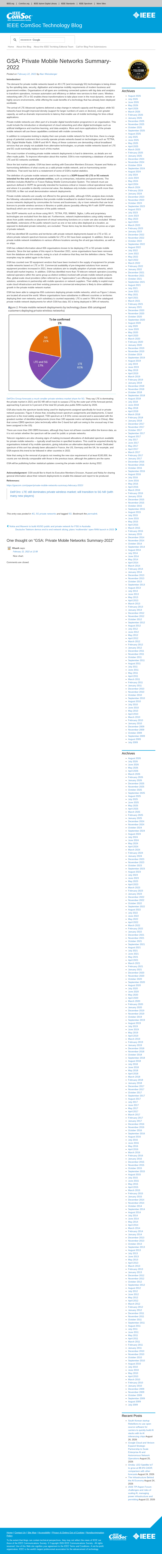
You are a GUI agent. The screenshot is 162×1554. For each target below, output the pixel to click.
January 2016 (135, 496)
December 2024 (136, 159)
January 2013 (135, 610)
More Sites (101, 4)
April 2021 (133, 297)
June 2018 (133, 405)
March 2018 (134, 414)
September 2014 (136, 547)
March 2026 (134, 111)
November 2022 (136, 238)
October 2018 (135, 392)
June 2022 (133, 253)
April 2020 (133, 335)
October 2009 (135, 733)
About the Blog (23, 46)
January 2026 (135, 118)
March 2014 (134, 565)
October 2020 (135, 316)
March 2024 (134, 187)
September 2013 (136, 584)
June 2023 (133, 215)
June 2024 (133, 178)
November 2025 (136, 124)
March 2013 (134, 603)
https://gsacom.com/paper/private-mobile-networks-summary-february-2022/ (45, 485)
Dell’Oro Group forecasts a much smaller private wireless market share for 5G (45, 398)
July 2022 (133, 250)
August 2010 (134, 701)
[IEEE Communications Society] (118, 1537)
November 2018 (136, 389)
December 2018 (136, 386)
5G (70, 513)
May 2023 (133, 219)
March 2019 (134, 376)
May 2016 (133, 483)
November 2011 (136, 654)
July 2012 (133, 629)
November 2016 (136, 465)
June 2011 (133, 670)
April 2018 (133, 411)
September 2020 (136, 319)
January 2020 (135, 345)
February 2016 (135, 493)
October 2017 (135, 430)
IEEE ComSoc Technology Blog (44, 25)
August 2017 (134, 436)
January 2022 (135, 269)
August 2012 (134, 625)
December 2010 (136, 688)
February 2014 (135, 569)
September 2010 (136, 698)
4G (33, 513)
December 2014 (136, 537)
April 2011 (133, 676)
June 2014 (133, 556)
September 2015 (136, 509)
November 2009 (136, 729)
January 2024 (135, 193)
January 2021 (135, 307)
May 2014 (133, 559)
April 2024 (133, 184)
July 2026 (133, 99)
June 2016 (133, 480)
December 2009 (136, 726)
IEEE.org (10, 4)
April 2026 (133, 108)
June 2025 (133, 140)
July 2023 (133, 212)
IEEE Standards (68, 4)
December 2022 (136, 234)
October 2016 (135, 468)
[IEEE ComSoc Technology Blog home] (20, 16)
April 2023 (133, 222)
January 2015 (135, 534)
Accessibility (44, 1532)
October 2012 (135, 619)
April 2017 (133, 449)
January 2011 (135, 685)
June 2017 (133, 442)
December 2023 (136, 197)
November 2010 (136, 692)
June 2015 (133, 518)
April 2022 (133, 260)
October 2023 (135, 203)
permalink (92, 513)
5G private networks (46, 513)
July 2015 (133, 515)
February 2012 (135, 644)
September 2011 (136, 660)
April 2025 (133, 146)
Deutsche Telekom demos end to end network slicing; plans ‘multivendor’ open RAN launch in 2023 (65, 529)
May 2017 (133, 446)
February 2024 (135, 190)
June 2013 (133, 594)
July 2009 (133, 742)
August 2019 (134, 360)
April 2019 (133, 373)
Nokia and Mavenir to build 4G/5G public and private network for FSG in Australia (49, 526)
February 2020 (135, 342)
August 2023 (134, 209)
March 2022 (134, 263)
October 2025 (135, 127)
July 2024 (133, 174)
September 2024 (136, 168)
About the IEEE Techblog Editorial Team (53, 46)
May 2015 (133, 521)
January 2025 (135, 156)
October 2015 (135, 506)
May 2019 (133, 370)
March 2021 (134, 301)
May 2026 (133, 105)
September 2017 (136, 433)
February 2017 (135, 455)
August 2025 (134, 133)
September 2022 (136, 244)
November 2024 (136, 162)
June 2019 (133, 367)
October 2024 (135, 165)
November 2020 (136, 313)
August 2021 (134, 285)
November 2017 (136, 427)
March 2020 (134, 338)
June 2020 (133, 329)
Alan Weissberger (48, 74)
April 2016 (133, 487)
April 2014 (133, 562)
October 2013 (135, 581)
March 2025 (134, 149)
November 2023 (136, 200)
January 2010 (135, 723)
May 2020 (133, 332)
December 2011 (136, 651)
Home (11, 46)
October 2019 (135, 354)
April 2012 (133, 638)
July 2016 (133, 477)
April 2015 (133, 524)
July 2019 (133, 364)
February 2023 (135, 228)
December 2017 (136, 424)
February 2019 (135, 379)
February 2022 (135, 266)
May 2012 (133, 635)
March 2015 (134, 528)
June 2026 (133, 102)
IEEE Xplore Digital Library (45, 4)
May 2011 (133, 673)
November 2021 (136, 275)
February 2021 (135, 304)
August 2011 (134, 663)
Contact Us (20, 1532)
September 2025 (136, 130)
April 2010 (133, 714)
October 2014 (135, 543)
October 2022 (135, 241)
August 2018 (134, 398)
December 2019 (136, 348)
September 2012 (136, 622)
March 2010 (134, 717)
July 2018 (133, 401)
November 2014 (136, 540)
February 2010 (135, 720)
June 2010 (133, 707)
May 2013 (133, 597)
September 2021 (136, 282)
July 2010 (133, 704)
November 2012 (136, 616)
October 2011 (135, 657)
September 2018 (136, 395)
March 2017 (134, 452)
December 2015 (136, 499)
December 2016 (136, 461)
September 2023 (136, 206)
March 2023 (134, 225)
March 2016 (134, 490)
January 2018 (135, 420)
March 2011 (134, 679)
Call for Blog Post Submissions (91, 46)
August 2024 (134, 171)
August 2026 (134, 96)
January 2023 (135, 231)
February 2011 (135, 682)
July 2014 (133, 553)
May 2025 (133, 143)
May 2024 (133, 181)
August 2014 (134, 550)
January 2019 (135, 383)
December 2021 (136, 272)
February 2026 (135, 115)
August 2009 (134, 739)
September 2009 (136, 736)
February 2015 (135, 531)
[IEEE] (141, 15)
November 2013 (136, 578)
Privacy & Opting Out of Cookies (68, 1532)
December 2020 (136, 310)
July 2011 (133, 666)
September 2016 (136, 471)
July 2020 (133, 326)
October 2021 (135, 279)
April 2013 (133, 600)
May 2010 (133, 711)
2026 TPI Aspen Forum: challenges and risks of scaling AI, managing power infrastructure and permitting (140, 1493)
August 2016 (134, 474)
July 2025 (133, 137)
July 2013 (133, 591)
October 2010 (135, 695)
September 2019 (136, 357)
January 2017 (135, 458)
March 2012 (134, 641)
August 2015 (134, 512)
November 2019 (136, 351)
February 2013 (135, 606)
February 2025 (135, 152)
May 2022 (133, 256)
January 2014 (135, 572)
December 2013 (136, 575)
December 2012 (136, 613)
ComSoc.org (24, 4)
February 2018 (135, 417)
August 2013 (134, 588)
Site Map (32, 1532)
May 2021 (133, 294)
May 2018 (133, 408)
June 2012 (133, 632)
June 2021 (133, 291)
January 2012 (135, 647)
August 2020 (134, 323)
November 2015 (136, 502)
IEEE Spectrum (85, 4)
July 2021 (133, 288)
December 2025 (136, 121)
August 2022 (134, 247)
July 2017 (133, 439)
